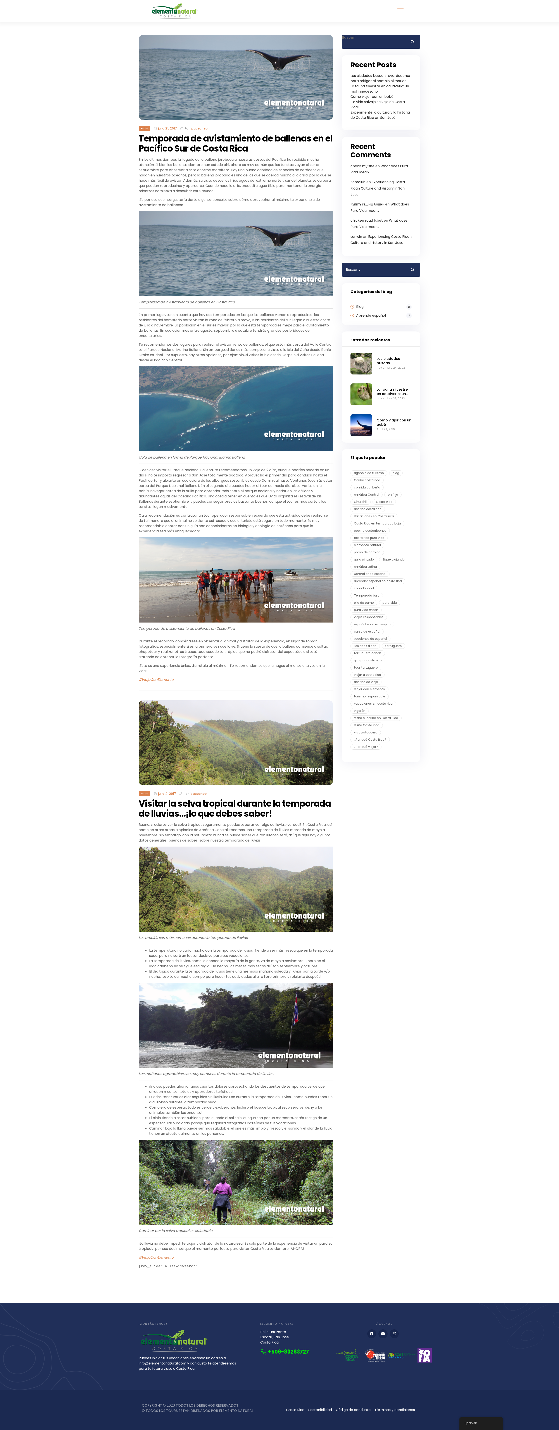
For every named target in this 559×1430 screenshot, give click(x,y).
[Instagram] (394, 1334)
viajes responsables (368, 617)
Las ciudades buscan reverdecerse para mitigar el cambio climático (380, 78)
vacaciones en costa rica (373, 703)
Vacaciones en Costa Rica (374, 516)
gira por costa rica (368, 660)
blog (396, 473)
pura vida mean (366, 610)
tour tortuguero (366, 667)
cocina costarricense (370, 530)
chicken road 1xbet (366, 220)
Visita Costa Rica (366, 725)
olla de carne (364, 602)
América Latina (365, 566)
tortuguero (393, 646)
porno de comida (367, 552)
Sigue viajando (394, 559)
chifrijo (393, 494)
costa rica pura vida (369, 538)
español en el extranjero (372, 624)
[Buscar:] (373, 269)
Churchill (360, 502)
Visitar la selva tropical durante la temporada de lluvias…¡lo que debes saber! (235, 808)
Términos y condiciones (394, 1409)
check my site (362, 166)
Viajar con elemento (369, 689)
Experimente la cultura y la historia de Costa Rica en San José (380, 115)
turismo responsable (369, 696)
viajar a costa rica (367, 675)
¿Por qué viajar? (366, 747)
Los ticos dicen (365, 646)
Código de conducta (353, 1409)
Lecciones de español (370, 639)
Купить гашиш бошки (367, 204)
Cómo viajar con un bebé (371, 96)
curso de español (367, 631)
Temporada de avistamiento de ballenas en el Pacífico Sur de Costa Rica (236, 143)
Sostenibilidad (320, 1409)
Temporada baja (367, 595)
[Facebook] (371, 1334)
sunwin (356, 236)
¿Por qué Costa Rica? (370, 739)
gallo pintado (364, 559)
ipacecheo (199, 128)
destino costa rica (367, 509)
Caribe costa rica (367, 480)
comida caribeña (367, 487)
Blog (144, 128)
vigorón (359, 711)
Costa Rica (384, 502)
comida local (364, 588)
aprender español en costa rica (378, 581)
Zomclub (358, 182)
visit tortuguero (365, 732)
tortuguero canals (367, 653)
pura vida (390, 602)
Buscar (348, 37)
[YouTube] (383, 1334)
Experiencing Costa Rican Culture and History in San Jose (377, 188)
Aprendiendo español (370, 574)
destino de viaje (366, 682)
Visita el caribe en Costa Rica (376, 718)
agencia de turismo (369, 473)
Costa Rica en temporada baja (377, 523)
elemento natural (367, 545)
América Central (366, 494)
